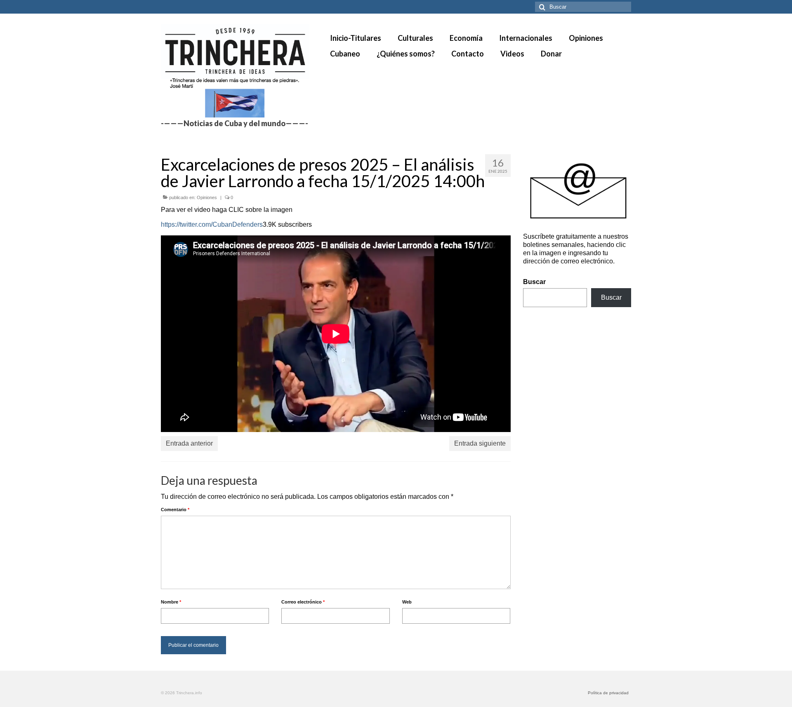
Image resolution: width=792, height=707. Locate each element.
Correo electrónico (303, 601)
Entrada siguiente (480, 443)
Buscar (534, 281)
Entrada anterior (189, 443)
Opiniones (207, 197)
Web (407, 601)
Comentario (175, 509)
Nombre (171, 601)
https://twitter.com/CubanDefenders (212, 224)
